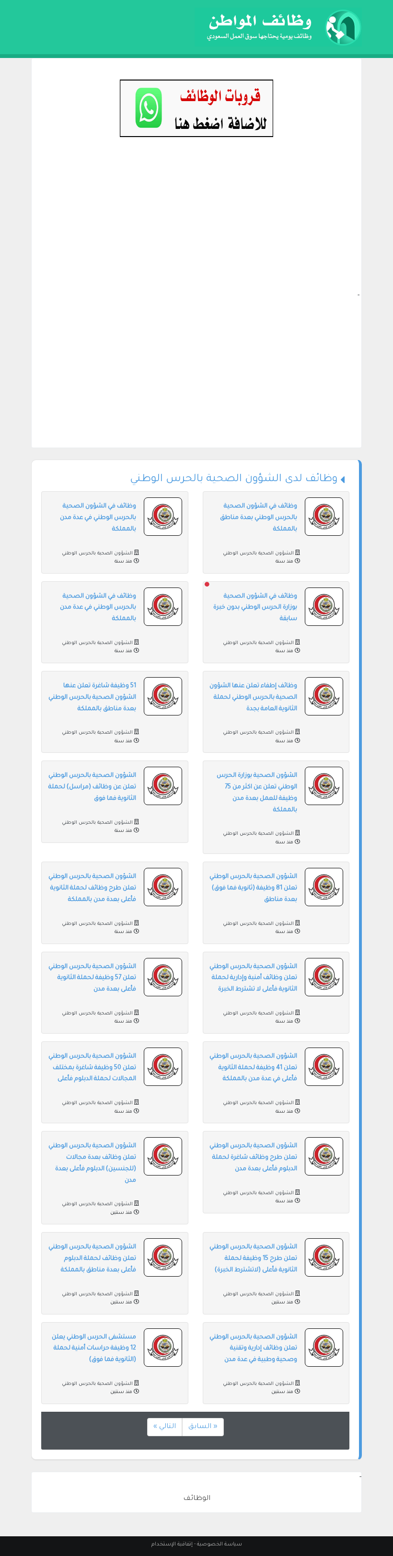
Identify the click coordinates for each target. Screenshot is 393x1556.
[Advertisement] (196, 223)
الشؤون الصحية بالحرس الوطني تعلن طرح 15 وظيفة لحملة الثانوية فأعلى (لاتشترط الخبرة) (253, 1259)
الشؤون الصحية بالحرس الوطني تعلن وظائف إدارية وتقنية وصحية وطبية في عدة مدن (253, 1349)
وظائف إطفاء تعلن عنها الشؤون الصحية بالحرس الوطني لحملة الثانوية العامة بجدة (253, 698)
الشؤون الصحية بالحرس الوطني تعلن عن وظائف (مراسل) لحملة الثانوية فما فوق (92, 787)
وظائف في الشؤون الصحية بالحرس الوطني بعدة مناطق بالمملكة (258, 518)
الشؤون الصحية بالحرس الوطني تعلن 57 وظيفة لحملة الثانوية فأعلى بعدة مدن (92, 978)
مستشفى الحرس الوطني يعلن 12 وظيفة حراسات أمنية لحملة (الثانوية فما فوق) (94, 1349)
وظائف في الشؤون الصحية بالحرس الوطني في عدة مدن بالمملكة (98, 518)
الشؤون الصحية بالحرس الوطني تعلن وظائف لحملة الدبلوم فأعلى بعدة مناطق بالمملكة (92, 1259)
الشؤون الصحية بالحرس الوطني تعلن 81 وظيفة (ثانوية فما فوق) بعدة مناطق (253, 888)
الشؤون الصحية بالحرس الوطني (258, 553)
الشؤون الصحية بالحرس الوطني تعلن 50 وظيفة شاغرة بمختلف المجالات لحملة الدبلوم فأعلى (92, 1068)
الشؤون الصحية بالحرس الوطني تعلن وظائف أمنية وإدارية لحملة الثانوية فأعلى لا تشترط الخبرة (253, 978)
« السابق (203, 1427)
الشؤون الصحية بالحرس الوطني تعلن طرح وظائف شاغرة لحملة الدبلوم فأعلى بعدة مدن (253, 1158)
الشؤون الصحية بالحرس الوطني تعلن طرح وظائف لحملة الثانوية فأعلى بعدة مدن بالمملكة (92, 888)
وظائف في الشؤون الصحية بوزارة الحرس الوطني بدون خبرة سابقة (255, 608)
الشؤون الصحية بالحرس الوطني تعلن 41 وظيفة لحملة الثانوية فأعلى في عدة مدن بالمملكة (253, 1068)
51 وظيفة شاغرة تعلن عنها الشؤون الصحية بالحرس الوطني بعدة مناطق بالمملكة (92, 698)
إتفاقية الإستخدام (172, 1544)
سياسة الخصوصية (219, 1544)
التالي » (164, 1427)
